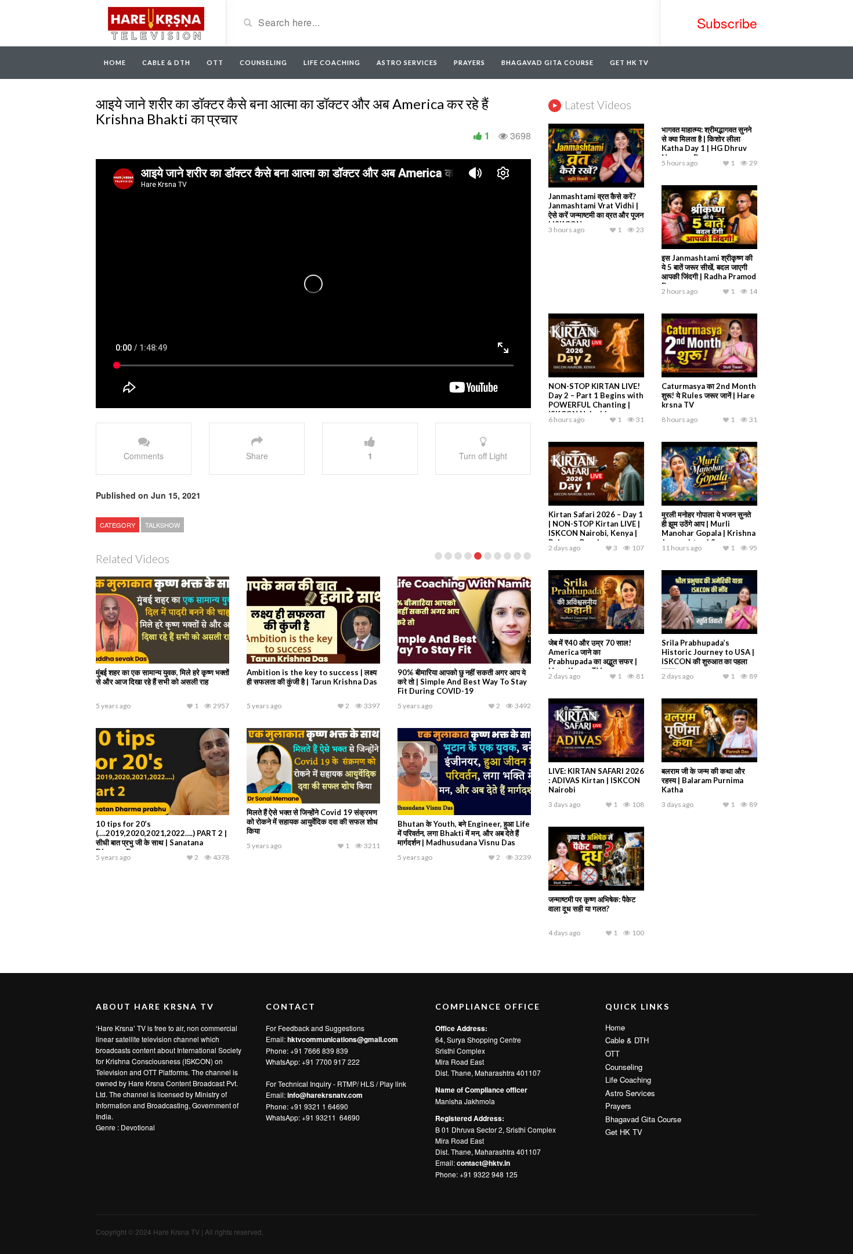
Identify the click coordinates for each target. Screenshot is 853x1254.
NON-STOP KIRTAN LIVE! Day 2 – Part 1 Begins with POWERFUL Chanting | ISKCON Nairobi (596, 400)
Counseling (263, 62)
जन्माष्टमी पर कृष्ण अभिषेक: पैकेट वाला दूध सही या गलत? (591, 904)
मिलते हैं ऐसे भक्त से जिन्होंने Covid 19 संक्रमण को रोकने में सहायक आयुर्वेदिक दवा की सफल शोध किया (312, 821)
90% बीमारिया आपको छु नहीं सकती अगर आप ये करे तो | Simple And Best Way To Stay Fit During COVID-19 (462, 682)
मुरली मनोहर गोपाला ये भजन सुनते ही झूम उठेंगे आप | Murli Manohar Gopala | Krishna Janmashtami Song (709, 528)
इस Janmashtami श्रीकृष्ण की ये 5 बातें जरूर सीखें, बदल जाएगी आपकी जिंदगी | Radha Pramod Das (709, 271)
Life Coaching (331, 62)
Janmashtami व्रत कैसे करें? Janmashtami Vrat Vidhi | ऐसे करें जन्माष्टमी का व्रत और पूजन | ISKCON (596, 210)
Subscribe (727, 23)
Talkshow (162, 524)
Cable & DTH (166, 62)
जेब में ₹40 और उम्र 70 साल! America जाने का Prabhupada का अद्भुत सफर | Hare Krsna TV (592, 656)
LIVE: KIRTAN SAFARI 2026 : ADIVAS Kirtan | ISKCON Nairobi (596, 780)
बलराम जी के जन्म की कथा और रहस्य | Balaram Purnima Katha (703, 780)
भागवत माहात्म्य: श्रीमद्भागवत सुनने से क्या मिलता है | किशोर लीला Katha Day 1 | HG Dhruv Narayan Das (706, 143)
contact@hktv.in (483, 1163)
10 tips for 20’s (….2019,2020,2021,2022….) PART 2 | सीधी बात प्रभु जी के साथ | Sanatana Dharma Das (161, 837)
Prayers (469, 62)
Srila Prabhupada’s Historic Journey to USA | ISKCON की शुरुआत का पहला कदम (708, 656)
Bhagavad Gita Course (547, 62)
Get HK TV (629, 62)
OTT (215, 62)
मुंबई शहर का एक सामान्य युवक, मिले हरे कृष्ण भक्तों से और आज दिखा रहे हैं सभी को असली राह (162, 677)
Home (115, 62)
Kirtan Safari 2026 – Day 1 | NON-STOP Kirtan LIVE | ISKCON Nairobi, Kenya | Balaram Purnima (595, 528)
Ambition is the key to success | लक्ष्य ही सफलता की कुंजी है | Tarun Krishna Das (312, 677)
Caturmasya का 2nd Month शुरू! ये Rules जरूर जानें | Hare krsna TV (709, 395)
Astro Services (407, 62)
